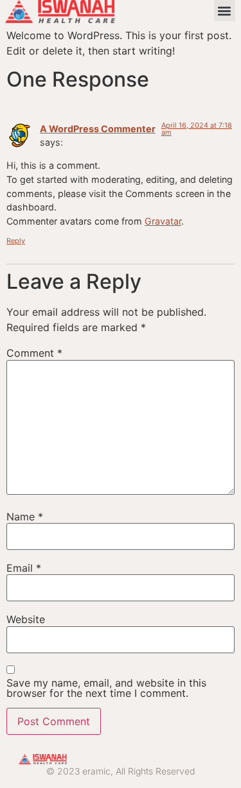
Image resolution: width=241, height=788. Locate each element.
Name (24, 516)
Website (25, 619)
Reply (15, 240)
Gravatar (163, 221)
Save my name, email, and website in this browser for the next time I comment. (106, 688)
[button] (224, 10)
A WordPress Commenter (98, 128)
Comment (34, 353)
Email (23, 568)
